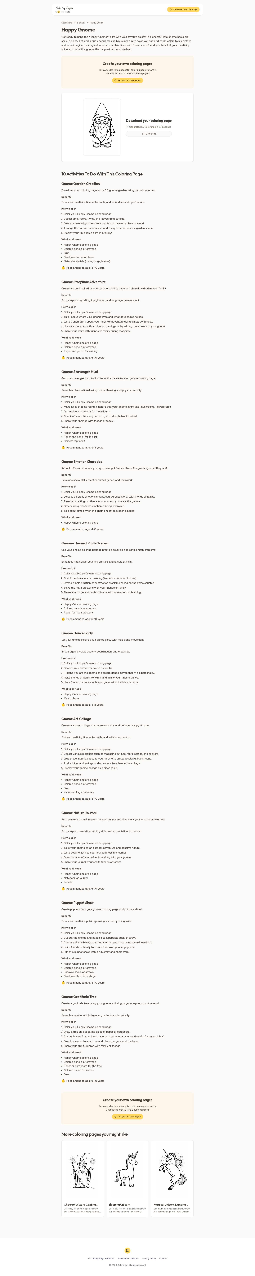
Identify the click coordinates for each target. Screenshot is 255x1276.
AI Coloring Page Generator (101, 1258)
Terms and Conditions (128, 1258)
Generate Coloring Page (185, 9)
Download (151, 133)
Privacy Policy (149, 1258)
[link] (96, 22)
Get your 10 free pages (129, 80)
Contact (163, 1258)
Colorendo (150, 126)
